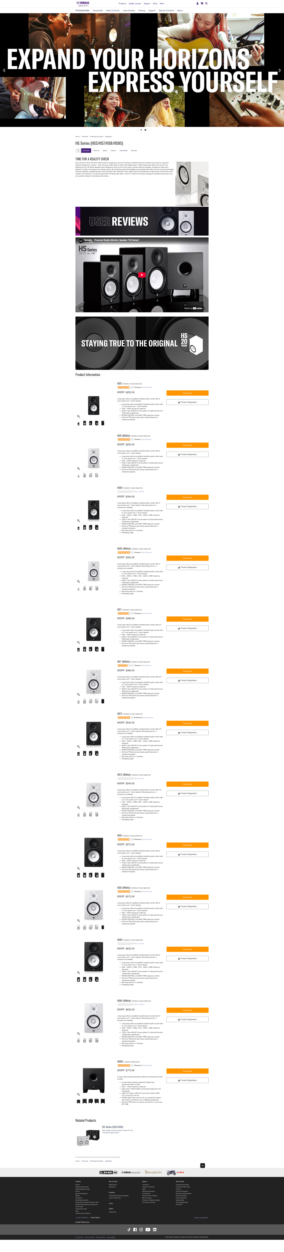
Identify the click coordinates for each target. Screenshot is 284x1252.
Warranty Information (148, 1191)
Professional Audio (82, 10)
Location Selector (82, 1217)
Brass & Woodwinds (81, 1193)
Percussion (78, 1198)
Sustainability (180, 1200)
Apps (77, 1211)
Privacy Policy (100, 1237)
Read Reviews (147, 387)
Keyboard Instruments (82, 1187)
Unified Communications (82, 1213)
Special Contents (166, 10)
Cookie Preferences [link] (82, 1222)
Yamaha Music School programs (118, 1195)
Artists (111, 1203)
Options (113, 150)
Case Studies (129, 10)
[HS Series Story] (142, 344)
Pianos (77, 1184)
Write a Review (139, 491)
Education (112, 1192)
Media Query (113, 1184)
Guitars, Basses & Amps (82, 1189)
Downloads (98, 10)
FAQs (144, 1189)
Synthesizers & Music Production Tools (87, 1202)
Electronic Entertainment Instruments (86, 1204)
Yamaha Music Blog (182, 1202)
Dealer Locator (135, 3)
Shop (155, 3)
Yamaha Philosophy (182, 1191)
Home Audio (79, 1206)
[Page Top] (202, 1165)
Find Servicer (146, 1193)
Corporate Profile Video (183, 1187)
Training (141, 10)
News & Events (113, 10)
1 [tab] (138, 130)
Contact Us (145, 1184)
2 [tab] (141, 130)
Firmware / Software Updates (151, 1200)
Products (122, 3)
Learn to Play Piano (115, 1198)
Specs (105, 150)
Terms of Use (89, 1237)
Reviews (134, 150)
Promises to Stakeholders (183, 1193)
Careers (178, 1189)
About (179, 10)
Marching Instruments (81, 1200)
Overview (86, 150)
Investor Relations (181, 1198)
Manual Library (146, 1198)
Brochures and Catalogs (149, 1195)
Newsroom (112, 1187)
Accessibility (111, 1237)
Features (96, 150)
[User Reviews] (142, 221)
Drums (77, 1191)
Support (147, 3)
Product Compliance (148, 1187)
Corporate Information (182, 1184)
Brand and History (181, 1195)
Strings (77, 1195)
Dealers (111, 1208)
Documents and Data (148, 1202)
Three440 (179, 1204)
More (162, 3)
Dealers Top (112, 1212)
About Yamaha (180, 1181)
